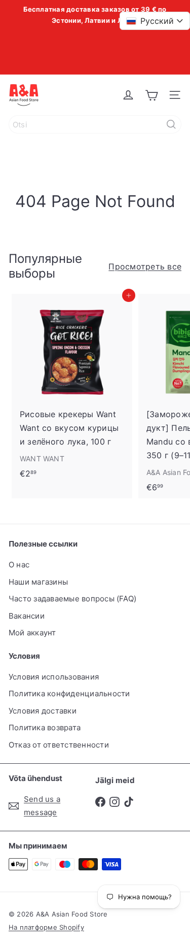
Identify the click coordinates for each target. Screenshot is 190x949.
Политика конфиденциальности (69, 693)
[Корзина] (151, 95)
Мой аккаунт (32, 632)
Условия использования (54, 677)
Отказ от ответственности (59, 745)
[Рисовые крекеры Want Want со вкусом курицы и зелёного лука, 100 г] (72, 389)
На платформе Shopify (46, 927)
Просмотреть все (144, 266)
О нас (19, 564)
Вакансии (27, 616)
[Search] (171, 124)
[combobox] (95, 124)
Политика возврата (45, 727)
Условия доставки (43, 711)
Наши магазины (38, 582)
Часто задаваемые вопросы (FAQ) (72, 598)
